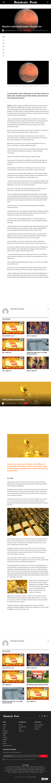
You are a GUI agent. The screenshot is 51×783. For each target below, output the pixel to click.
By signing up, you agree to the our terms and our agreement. (19, 759)
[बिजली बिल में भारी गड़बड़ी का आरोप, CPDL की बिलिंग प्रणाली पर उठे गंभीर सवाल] (38, 344)
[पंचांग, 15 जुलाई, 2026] (13, 363)
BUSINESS (26, 403)
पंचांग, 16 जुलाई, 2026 (6, 352)
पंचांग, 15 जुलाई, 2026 (6, 370)
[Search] (47, 2)
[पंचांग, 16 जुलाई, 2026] (13, 344)
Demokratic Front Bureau (17, 309)
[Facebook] (3, 40)
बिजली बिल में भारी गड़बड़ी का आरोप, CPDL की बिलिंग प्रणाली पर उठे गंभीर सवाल (37, 353)
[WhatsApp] (3, 49)
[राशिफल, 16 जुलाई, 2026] (38, 328)
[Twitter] (3, 43)
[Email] (3, 52)
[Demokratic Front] (25, 2)
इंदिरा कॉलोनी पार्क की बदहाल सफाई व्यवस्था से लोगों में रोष (37, 684)
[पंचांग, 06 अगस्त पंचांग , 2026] (13, 328)
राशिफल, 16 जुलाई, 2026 (32, 336)
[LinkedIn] (3, 46)
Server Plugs (33, 777)
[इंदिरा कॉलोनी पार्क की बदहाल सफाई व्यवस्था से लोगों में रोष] (38, 676)
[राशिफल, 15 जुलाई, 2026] (38, 363)
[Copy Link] (3, 55)
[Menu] (4, 2)
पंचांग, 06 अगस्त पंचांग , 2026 (8, 336)
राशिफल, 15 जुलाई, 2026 (32, 370)
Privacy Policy (27, 759)
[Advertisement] (28, 291)
